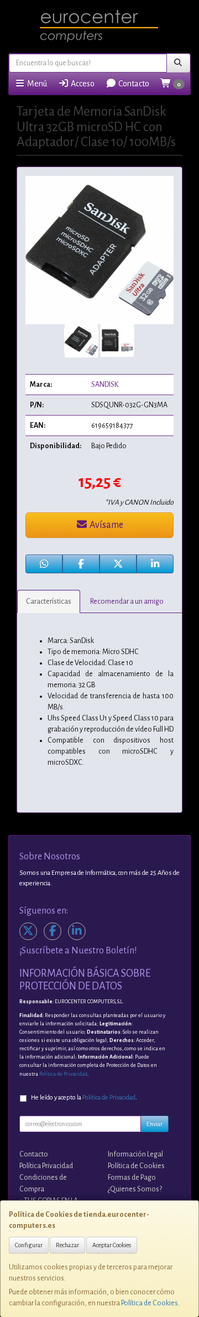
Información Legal (135, 1154)
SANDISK (104, 384)
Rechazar (67, 1245)
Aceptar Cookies (111, 1245)
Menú (36, 83)
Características (48, 601)
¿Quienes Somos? (135, 1189)
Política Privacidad (46, 1166)
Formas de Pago (132, 1177)
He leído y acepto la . (84, 1097)
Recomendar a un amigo (127, 601)
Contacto (133, 83)
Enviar (154, 1124)
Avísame (105, 525)
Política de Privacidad (63, 1074)
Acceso (82, 83)
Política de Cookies (149, 1303)
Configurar (29, 1245)
